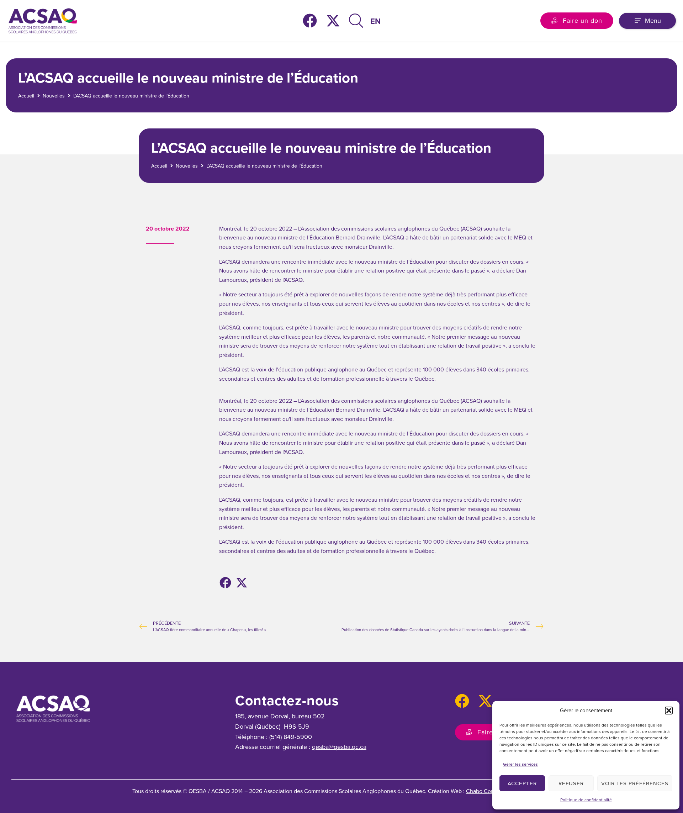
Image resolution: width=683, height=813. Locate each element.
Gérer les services (520, 764)
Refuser (571, 783)
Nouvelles (54, 96)
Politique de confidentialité (586, 800)
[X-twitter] (333, 21)
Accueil (26, 96)
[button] (668, 710)
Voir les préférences (634, 783)
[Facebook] (310, 21)
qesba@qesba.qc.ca (339, 746)
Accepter (522, 783)
